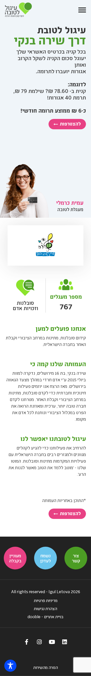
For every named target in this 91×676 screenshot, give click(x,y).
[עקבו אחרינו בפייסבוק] (26, 641)
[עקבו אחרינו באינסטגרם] (39, 641)
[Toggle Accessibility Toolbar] (10, 665)
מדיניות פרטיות (45, 600)
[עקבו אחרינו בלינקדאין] (64, 641)
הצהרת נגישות (45, 608)
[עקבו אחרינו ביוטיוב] (52, 641)
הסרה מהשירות (45, 667)
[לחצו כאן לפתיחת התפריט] (82, 10)
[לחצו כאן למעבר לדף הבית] (18, 10)
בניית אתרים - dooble (45, 616)
